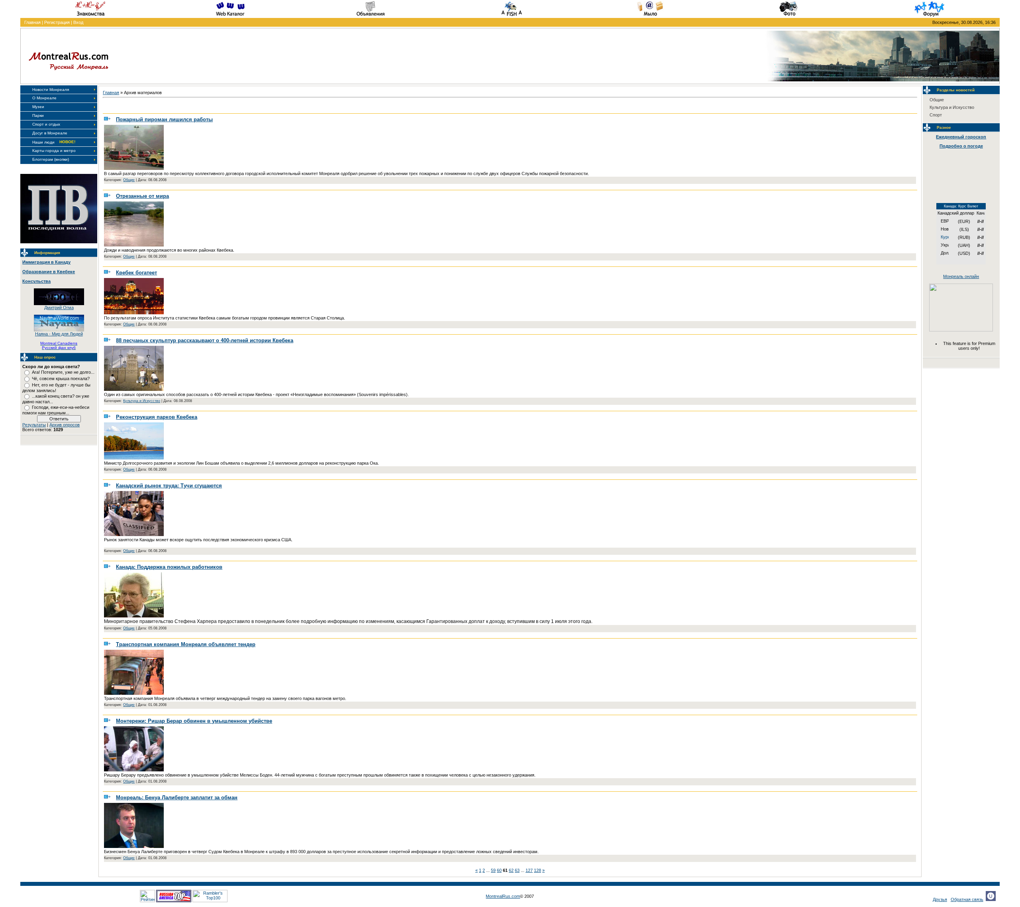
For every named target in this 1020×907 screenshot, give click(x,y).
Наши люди (43, 142)
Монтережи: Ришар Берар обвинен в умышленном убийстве (194, 721)
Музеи (38, 107)
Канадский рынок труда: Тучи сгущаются (169, 486)
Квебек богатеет (136, 273)
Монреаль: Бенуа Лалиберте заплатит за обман (176, 798)
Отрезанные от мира (142, 196)
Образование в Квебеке (48, 271)
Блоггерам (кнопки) (50, 159)
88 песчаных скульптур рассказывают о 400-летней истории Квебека (204, 340)
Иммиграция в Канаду (46, 262)
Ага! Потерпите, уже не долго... (63, 372)
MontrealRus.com (503, 896)
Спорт (936, 114)
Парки (38, 115)
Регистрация (57, 22)
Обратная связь (967, 899)
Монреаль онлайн (961, 276)
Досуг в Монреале (49, 133)
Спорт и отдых (46, 124)
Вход (78, 22)
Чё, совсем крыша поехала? (61, 378)
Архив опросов (64, 424)
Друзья (940, 899)
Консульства (36, 281)
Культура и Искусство (141, 401)
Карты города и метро (54, 150)
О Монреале (44, 98)
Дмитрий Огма (59, 307)
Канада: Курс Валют (961, 206)
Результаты (34, 424)
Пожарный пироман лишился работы (164, 119)
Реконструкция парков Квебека (156, 417)
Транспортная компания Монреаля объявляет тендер (185, 644)
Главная (32, 22)
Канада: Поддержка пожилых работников (169, 567)
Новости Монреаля (50, 89)
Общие (129, 180)
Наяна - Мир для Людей (59, 333)
